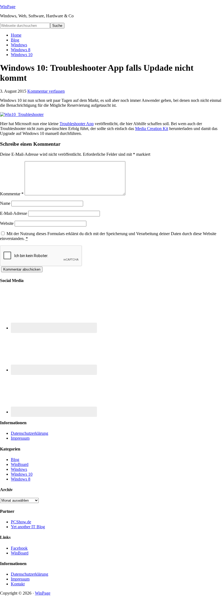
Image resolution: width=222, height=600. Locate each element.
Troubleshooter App (77, 123)
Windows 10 (21, 474)
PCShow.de (21, 522)
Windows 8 (20, 479)
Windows (19, 469)
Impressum (20, 438)
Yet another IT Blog (28, 526)
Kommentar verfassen (46, 91)
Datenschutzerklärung (29, 433)
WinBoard (19, 464)
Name (5, 203)
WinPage (7, 6)
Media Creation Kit (151, 128)
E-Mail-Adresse (13, 213)
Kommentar (12, 194)
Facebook (19, 548)
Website (7, 223)
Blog (15, 459)
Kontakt (18, 584)
